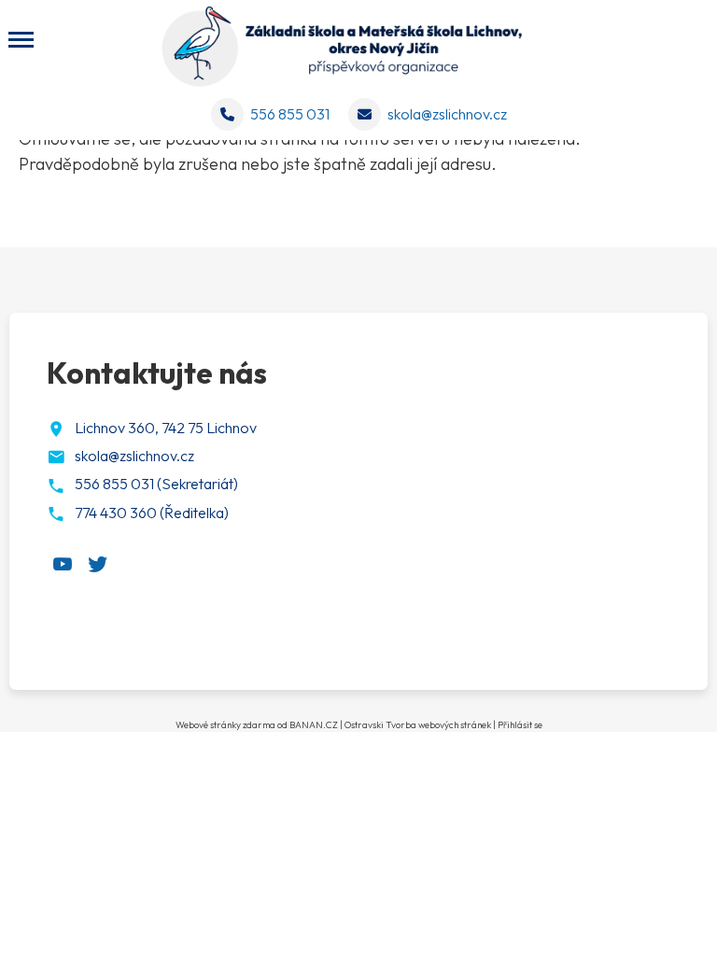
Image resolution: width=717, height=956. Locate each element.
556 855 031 (290, 114)
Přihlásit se (520, 725)
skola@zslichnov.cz (447, 114)
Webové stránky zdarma (225, 725)
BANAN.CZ (313, 725)
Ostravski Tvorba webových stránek (417, 725)
